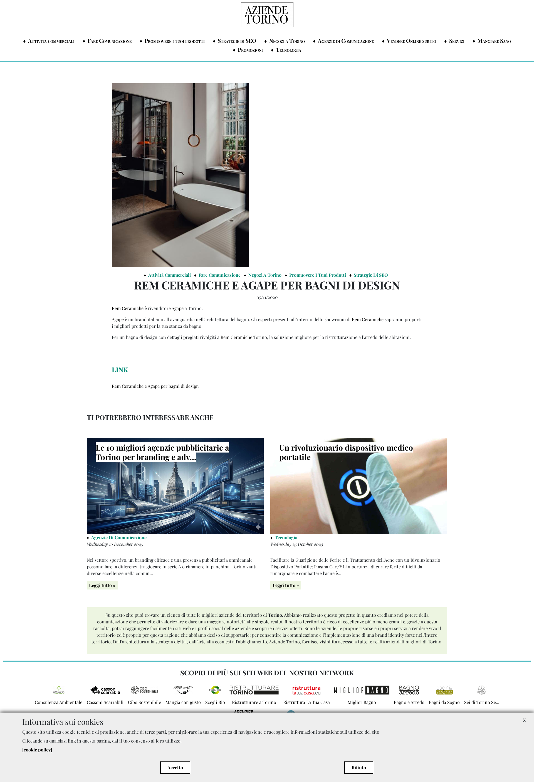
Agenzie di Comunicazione (346, 40)
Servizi (456, 40)
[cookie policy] (37, 750)
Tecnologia (288, 49)
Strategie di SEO (237, 40)
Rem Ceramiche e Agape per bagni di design (155, 386)
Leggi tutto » (102, 585)
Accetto (175, 767)
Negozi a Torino (287, 40)
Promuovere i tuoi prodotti (175, 40)
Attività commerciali (51, 40)
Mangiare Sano (494, 40)
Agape (178, 308)
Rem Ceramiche (128, 308)
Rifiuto (359, 767)
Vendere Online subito (411, 40)
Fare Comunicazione (110, 40)
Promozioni (250, 49)
